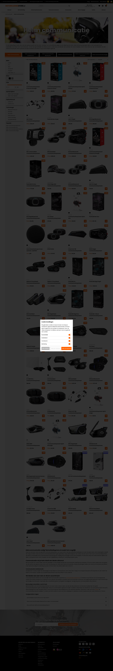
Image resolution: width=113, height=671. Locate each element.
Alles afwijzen (45, 348)
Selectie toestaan (55, 348)
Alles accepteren (66, 348)
